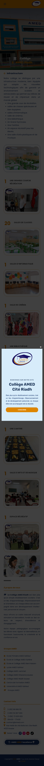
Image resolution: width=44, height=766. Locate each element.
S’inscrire (22, 410)
